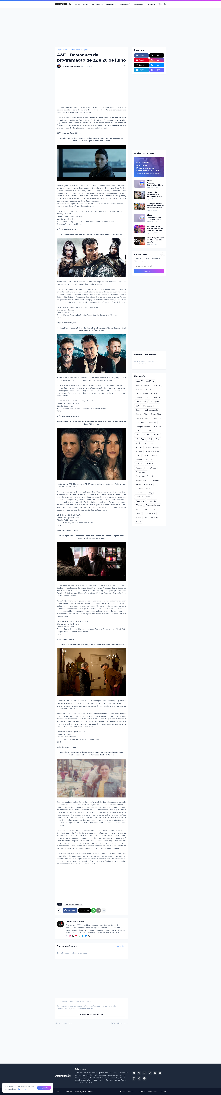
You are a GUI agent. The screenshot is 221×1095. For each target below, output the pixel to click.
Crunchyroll (154, 402)
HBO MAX (158, 427)
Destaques (110, 4)
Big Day (148, 389)
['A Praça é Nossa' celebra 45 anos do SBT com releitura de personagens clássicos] (139, 206)
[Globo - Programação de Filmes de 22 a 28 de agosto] (139, 218)
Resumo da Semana (144, 484)
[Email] (98, 910)
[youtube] (76, 936)
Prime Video (151, 468)
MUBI (150, 439)
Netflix (138, 443)
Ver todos (120, 946)
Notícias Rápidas (152, 447)
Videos (138, 517)
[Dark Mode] (160, 4)
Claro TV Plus (141, 402)
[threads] (89, 936)
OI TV (138, 455)
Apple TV (139, 381)
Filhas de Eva (156, 418)
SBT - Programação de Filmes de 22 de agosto (155, 240)
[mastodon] (134, 1078)
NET (158, 439)
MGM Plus (140, 439)
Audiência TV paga (143, 385)
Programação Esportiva (145, 476)
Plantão (139, 460)
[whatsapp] (79, 936)
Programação (141, 472)
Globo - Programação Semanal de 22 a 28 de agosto (155, 183)
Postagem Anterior (64, 1023)
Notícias (139, 447)
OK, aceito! (44, 1088)
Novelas (139, 451)
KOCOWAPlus (148, 431)
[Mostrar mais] (104, 910)
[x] (139, 1073)
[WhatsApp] (93, 910)
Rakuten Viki (141, 480)
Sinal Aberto (97, 4)
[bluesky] (86, 936)
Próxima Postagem (119, 1023)
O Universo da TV (69, 1092)
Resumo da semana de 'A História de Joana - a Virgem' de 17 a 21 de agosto (155, 194)
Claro (147, 398)
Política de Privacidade (148, 1092)
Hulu (137, 431)
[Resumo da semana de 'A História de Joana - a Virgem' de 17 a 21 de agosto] (139, 195)
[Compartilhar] (124, 66)
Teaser (138, 509)
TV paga (139, 505)
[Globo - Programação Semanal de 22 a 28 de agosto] (139, 184)
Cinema (139, 398)
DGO (138, 406)
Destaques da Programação (80, 50)
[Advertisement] (110, 27)
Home (77, 4)
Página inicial (62, 50)
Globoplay (152, 422)
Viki (146, 517)
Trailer (138, 513)
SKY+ (148, 489)
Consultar (124, 4)
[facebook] (66, 936)
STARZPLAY (140, 493)
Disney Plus (156, 414)
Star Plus (139, 497)
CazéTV (154, 393)
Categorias (138, 4)
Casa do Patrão (142, 393)
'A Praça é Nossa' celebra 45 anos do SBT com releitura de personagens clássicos (155, 206)
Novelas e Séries (152, 451)
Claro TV (156, 398)
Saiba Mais (22, 1089)
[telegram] (82, 936)
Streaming (140, 501)
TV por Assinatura (153, 505)
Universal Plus (149, 513)
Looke (156, 435)
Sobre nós (132, 1092)
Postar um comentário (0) (91, 1014)
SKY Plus (139, 489)
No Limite (149, 443)
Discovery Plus (141, 414)
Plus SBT (139, 464)
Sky (150, 493)
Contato (151, 4)
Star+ (148, 497)
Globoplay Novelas (143, 427)
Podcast (139, 468)
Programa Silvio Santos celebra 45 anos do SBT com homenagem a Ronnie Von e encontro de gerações (155, 228)
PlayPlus (148, 460)
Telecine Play (149, 509)
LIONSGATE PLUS (143, 435)
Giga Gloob (140, 422)
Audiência (150, 381)
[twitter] (73, 936)
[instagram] (70, 936)
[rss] (144, 1078)
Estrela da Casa (142, 418)
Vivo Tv (138, 522)
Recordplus (153, 480)
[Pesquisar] (164, 4)
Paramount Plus (150, 455)
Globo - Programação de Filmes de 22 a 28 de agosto (154, 217)
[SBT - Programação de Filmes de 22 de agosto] (139, 241)
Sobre (86, 4)
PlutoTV (149, 464)
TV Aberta (152, 501)
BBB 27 (139, 389)
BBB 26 (157, 385)
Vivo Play (154, 517)
